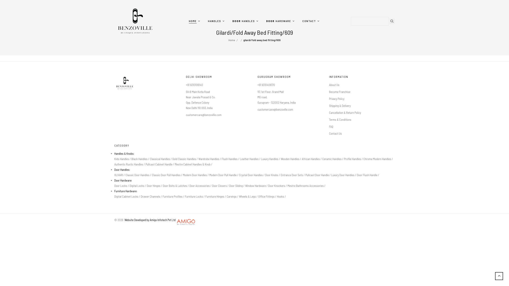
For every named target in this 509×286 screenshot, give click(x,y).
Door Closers (219, 185)
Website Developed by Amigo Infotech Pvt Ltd (149, 220)
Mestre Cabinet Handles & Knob (193, 164)
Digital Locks (137, 185)
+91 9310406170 (266, 85)
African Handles (311, 159)
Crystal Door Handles (251, 175)
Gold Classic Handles (184, 159)
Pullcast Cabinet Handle (159, 164)
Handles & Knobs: (124, 153)
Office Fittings (266, 196)
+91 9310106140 (194, 85)
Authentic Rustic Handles (128, 164)
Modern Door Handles (195, 175)
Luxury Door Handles (343, 175)
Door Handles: (122, 169)
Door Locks (120, 185)
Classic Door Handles (137, 175)
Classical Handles (160, 159)
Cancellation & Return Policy (345, 112)
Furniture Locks (194, 196)
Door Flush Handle (367, 175)
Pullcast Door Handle (317, 175)
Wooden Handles (290, 159)
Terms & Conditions (340, 119)
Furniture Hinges (214, 196)
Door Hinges (153, 185)
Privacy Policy (336, 98)
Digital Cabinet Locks (126, 196)
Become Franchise (339, 92)
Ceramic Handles (332, 159)
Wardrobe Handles (208, 159)
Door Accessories (199, 185)
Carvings (232, 196)
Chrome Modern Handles (377, 159)
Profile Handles (352, 159)
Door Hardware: (123, 180)
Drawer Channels (150, 196)
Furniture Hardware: (125, 191)
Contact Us (335, 133)
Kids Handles (121, 159)
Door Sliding (236, 185)
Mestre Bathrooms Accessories (306, 185)
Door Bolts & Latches (175, 185)
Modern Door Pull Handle (223, 175)
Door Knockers (276, 185)
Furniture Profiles (173, 196)
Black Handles (139, 159)
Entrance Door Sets (292, 175)
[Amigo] (186, 220)
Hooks (280, 196)
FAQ (331, 126)
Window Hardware (255, 185)
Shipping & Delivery (340, 105)
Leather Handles (249, 159)
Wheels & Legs (247, 196)
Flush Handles (230, 159)
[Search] (392, 21)
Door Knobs (271, 175)
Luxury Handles (269, 159)
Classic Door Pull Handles (166, 175)
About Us (334, 85)
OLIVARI (118, 175)
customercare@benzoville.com (203, 115)
